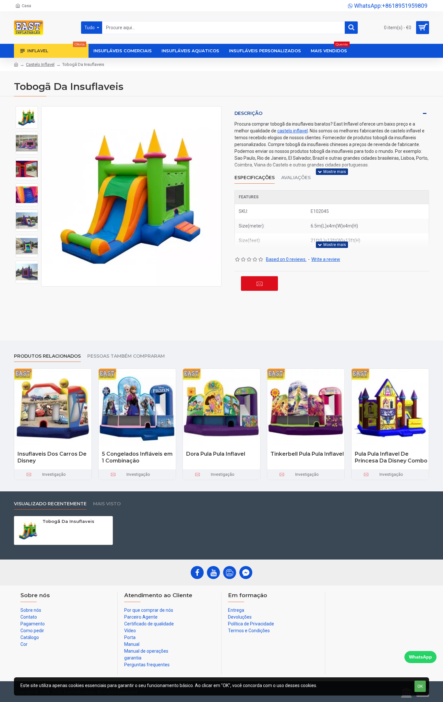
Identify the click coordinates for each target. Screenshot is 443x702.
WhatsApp (420, 656)
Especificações (254, 177)
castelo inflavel (292, 130)
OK (420, 686)
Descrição (248, 113)
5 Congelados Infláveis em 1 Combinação (137, 457)
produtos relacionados (47, 356)
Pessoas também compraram (126, 356)
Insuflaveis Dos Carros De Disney (52, 457)
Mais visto (107, 504)
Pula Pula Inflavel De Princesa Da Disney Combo (391, 457)
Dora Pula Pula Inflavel (215, 454)
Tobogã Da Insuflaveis (68, 521)
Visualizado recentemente (50, 504)
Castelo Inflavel (40, 64)
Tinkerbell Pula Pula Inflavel (307, 454)
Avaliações (296, 177)
